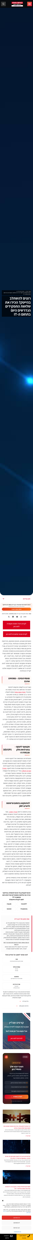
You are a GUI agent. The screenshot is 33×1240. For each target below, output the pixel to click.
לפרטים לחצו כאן (16, 1038)
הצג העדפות (16, 1228)
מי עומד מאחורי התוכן (23, 942)
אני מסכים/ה (16, 1218)
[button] (3, 1200)
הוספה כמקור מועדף (17, 609)
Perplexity (24, 909)
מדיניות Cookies (17, 1231)
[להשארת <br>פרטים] (11, 1236)
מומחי (24, 692)
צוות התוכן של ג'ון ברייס (22, 613)
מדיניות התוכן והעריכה (12, 942)
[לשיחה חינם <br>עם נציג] (28, 1236)
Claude (9, 904)
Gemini (9, 909)
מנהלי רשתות (13, 812)
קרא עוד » (27, 1136)
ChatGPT (24, 904)
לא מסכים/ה (16, 1223)
